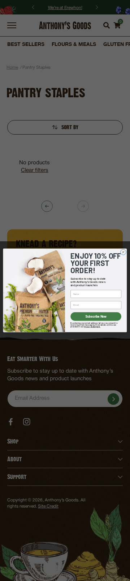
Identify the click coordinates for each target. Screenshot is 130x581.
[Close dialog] (123, 252)
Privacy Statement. (92, 327)
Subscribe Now (96, 317)
